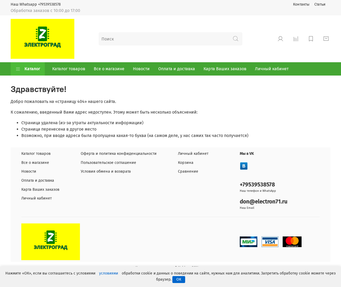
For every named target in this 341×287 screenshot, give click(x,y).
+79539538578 (257, 184)
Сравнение (188, 171)
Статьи (320, 4)
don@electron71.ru (263, 201)
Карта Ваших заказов (225, 68)
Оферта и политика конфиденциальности (119, 153)
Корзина (185, 162)
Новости (141, 68)
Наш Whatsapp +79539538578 (36, 4)
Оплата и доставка (176, 68)
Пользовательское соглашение (108, 162)
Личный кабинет (272, 68)
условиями (108, 273)
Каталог (32, 68)
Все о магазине (109, 68)
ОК (178, 279)
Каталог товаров (68, 68)
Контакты (301, 4)
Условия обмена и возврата (106, 171)
